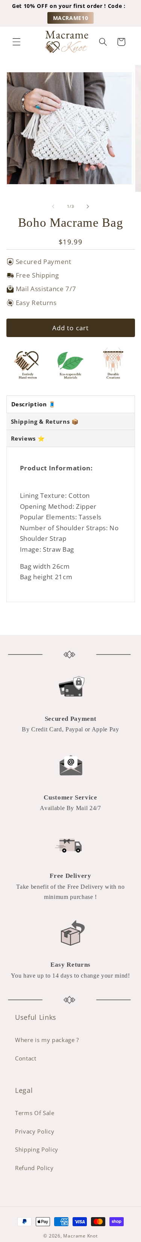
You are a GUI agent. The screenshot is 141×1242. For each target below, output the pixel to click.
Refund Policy (34, 1168)
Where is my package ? (47, 1040)
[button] (17, 42)
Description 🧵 (33, 404)
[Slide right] (88, 206)
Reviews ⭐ (28, 438)
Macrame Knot (80, 1236)
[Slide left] (53, 206)
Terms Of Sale (35, 1113)
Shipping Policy (36, 1150)
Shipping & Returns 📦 (45, 421)
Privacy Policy (34, 1131)
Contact (25, 1058)
